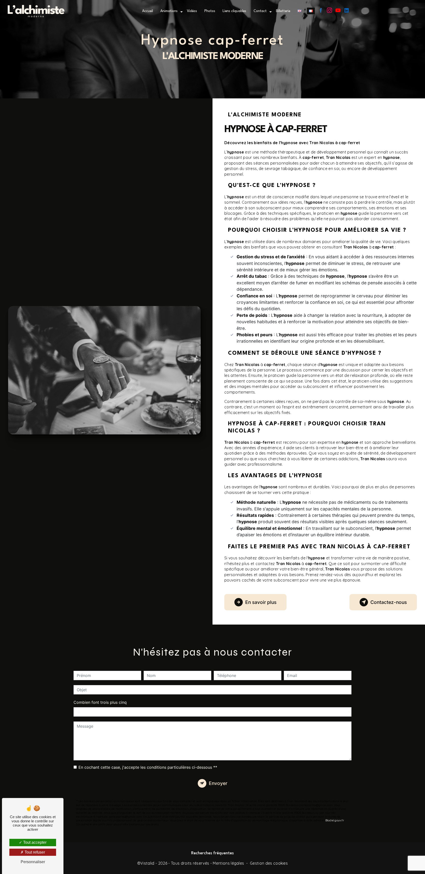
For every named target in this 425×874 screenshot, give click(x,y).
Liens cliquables (234, 11)
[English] (300, 11)
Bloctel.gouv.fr (334, 820)
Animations (169, 11)
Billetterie (283, 11)
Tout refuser (34, 852)
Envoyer (218, 783)
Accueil (147, 11)
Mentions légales (228, 863)
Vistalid (147, 863)
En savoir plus (260, 602)
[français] (311, 11)
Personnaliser (33, 862)
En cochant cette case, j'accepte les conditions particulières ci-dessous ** (147, 767)
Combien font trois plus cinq (100, 702)
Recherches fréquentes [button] (212, 853)
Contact (260, 11)
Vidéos (192, 11)
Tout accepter (34, 842)
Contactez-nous (388, 602)
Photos (209, 11)
